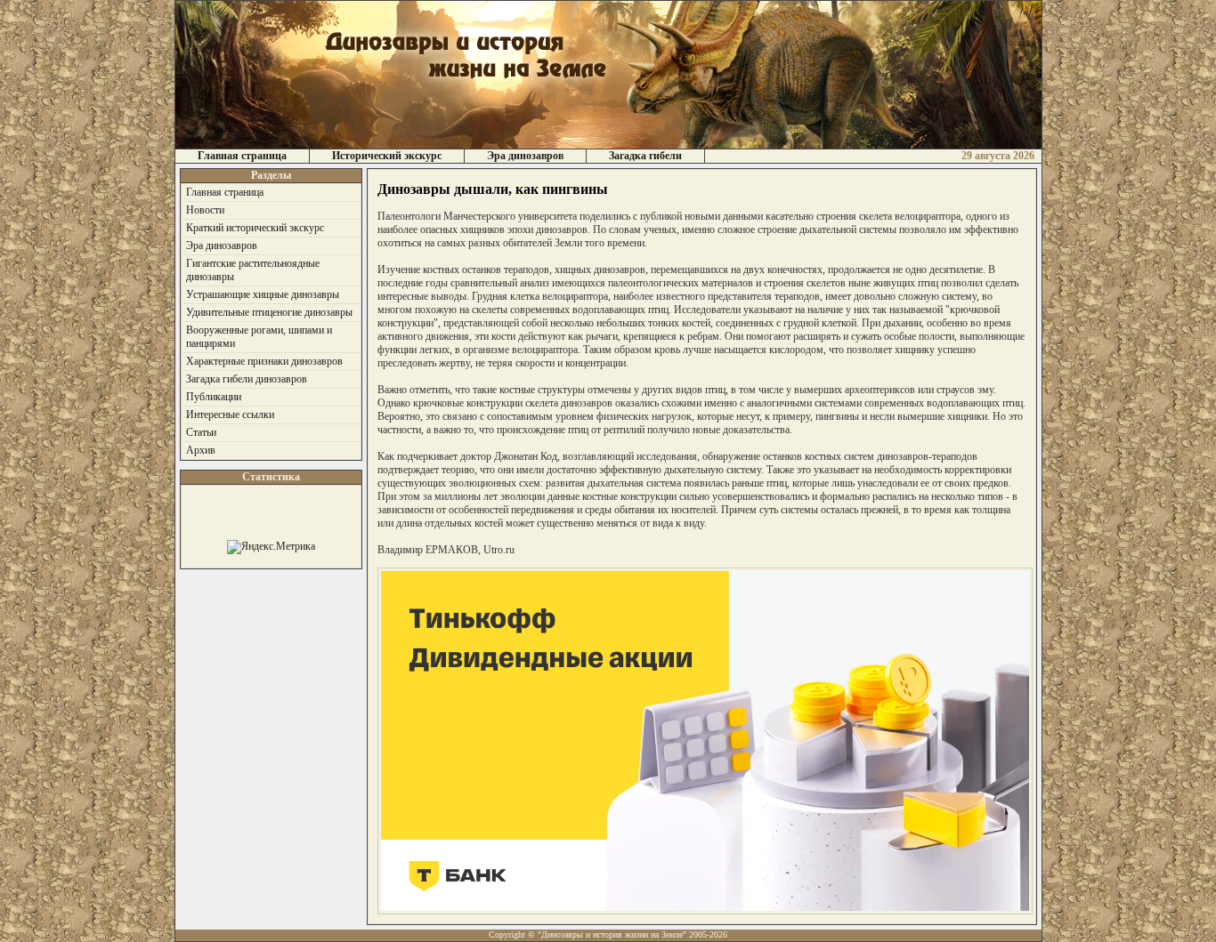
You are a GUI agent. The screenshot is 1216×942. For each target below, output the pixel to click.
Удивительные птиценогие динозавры (269, 312)
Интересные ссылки (230, 414)
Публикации (213, 396)
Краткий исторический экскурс (255, 227)
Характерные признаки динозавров (264, 361)
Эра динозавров (525, 155)
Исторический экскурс (387, 155)
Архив (200, 450)
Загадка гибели (645, 155)
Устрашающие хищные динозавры (262, 294)
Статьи (201, 432)
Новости (205, 210)
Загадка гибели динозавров (246, 379)
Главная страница (242, 155)
